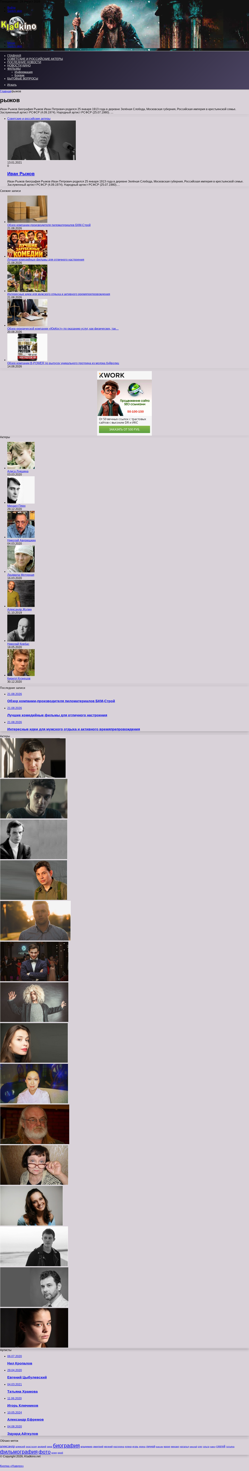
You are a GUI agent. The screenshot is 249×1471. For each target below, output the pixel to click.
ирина (142, 1446)
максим (159, 1447)
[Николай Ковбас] (21, 640)
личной (150, 1446)
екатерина (118, 1446)
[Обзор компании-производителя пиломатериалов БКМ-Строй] (27, 221)
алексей (20, 1446)
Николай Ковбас (18, 643)
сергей (220, 1446)
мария (167, 1446)
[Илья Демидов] (33, 776)
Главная (5, 91)
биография (66, 1445)
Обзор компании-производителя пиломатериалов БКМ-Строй (49, 225)
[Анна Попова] (31, 1224)
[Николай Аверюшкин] (21, 537)
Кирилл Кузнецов (18, 678)
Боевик (19, 75)
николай (193, 1447)
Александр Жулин (19, 609)
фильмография (19, 1452)
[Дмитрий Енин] (34, 980)
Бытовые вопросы (22, 78)
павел (212, 1447)
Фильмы (14, 68)
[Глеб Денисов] (34, 1265)
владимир (86, 1446)
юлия (54, 1453)
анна (49, 1446)
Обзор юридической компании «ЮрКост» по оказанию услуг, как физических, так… (63, 328)
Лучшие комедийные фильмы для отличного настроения (45, 259)
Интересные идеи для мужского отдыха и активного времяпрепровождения (58, 294)
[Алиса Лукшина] (21, 468)
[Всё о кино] (18, 36)
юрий (60, 1453)
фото (44, 1452)
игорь (135, 1446)
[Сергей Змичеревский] (34, 1021)
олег (200, 1446)
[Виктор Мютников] (34, 1143)
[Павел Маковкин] (35, 939)
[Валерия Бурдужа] (34, 1346)
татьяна (230, 1446)
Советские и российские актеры (35, 59)
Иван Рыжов (21, 173)
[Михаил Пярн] (21, 502)
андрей (42, 1446)
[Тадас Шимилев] (34, 817)
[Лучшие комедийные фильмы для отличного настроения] (27, 256)
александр (7, 1446)
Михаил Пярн (16, 505)
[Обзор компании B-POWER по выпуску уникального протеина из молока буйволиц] (27, 359)
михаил (175, 1446)
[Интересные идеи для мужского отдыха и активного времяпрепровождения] (27, 290)
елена (128, 1446)
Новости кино (19, 65)
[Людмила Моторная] (21, 571)
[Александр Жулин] (21, 606)
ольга (206, 1446)
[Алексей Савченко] (33, 899)
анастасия (31, 1446)
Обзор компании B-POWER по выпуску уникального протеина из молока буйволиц (63, 363)
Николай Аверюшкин (21, 540)
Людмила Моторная (20, 574)
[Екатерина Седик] (34, 1061)
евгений (108, 1446)
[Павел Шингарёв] (34, 1306)
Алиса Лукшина (17, 471)
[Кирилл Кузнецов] (21, 675)
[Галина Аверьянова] (34, 1184)
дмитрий (98, 1446)
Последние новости (24, 62)
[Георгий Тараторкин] (33, 858)
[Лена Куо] (34, 1102)
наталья (184, 1446)
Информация (24, 72)
